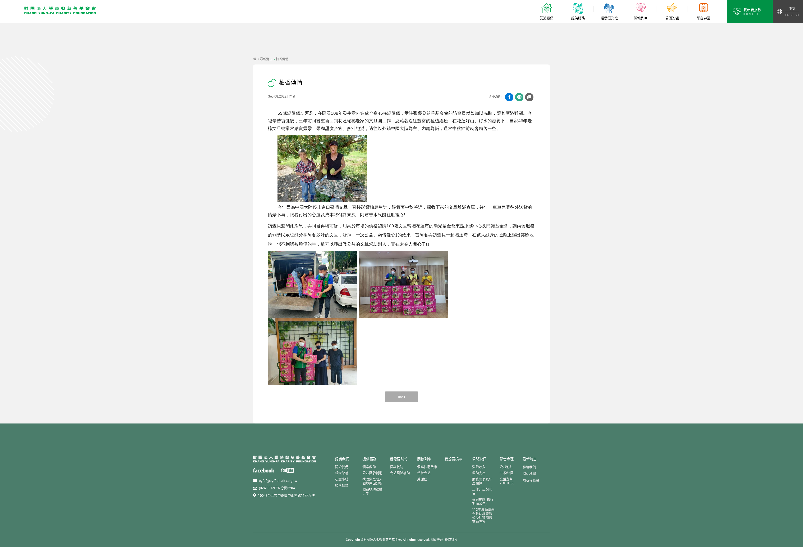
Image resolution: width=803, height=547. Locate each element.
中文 (792, 8)
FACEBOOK (509, 97)
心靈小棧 (341, 479)
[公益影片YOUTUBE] (287, 470)
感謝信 (422, 479)
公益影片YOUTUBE (507, 481)
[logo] (284, 459)
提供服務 (369, 459)
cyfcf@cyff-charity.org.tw (278, 480)
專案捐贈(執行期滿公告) (482, 501)
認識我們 (342, 459)
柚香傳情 (282, 59)
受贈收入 (479, 467)
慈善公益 (424, 473)
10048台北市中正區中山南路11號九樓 (286, 495)
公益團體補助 (372, 473)
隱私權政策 (531, 480)
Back (401, 397)
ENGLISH (792, 15)
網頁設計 (437, 539)
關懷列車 (424, 459)
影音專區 (507, 459)
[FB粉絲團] (263, 470)
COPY (529, 97)
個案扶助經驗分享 (372, 491)
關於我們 (341, 467)
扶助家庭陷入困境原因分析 (372, 481)
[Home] (255, 59)
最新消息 (266, 59)
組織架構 (341, 473)
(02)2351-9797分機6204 (277, 488)
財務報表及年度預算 (482, 481)
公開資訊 (479, 459)
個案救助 (369, 467)
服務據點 (341, 485)
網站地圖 (529, 473)
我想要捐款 (453, 459)
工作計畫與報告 (482, 491)
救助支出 (479, 473)
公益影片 (506, 467)
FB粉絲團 (507, 473)
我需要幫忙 (399, 459)
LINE (519, 97)
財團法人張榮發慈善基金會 (60, 10)
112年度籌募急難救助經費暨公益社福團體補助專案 (483, 515)
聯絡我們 (529, 467)
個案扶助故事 (427, 467)
